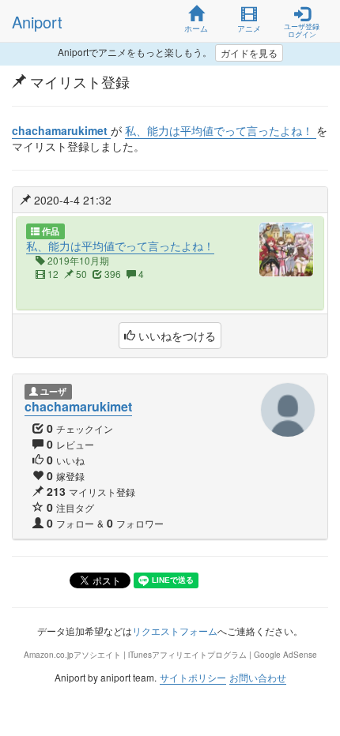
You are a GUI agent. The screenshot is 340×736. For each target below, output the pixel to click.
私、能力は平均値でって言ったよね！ (120, 245)
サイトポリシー (193, 677)
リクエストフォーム (174, 630)
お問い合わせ (257, 677)
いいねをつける (175, 336)
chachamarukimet (78, 406)
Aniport (37, 21)
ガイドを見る (249, 52)
